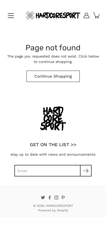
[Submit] (86, 170)
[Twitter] (43, 197)
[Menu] (10, 15)
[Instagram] (56, 197)
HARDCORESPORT (59, 206)
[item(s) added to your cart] (97, 15)
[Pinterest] (63, 197)
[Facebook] (50, 197)
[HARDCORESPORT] (53, 15)
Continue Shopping (53, 76)
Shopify (62, 210)
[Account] (86, 15)
